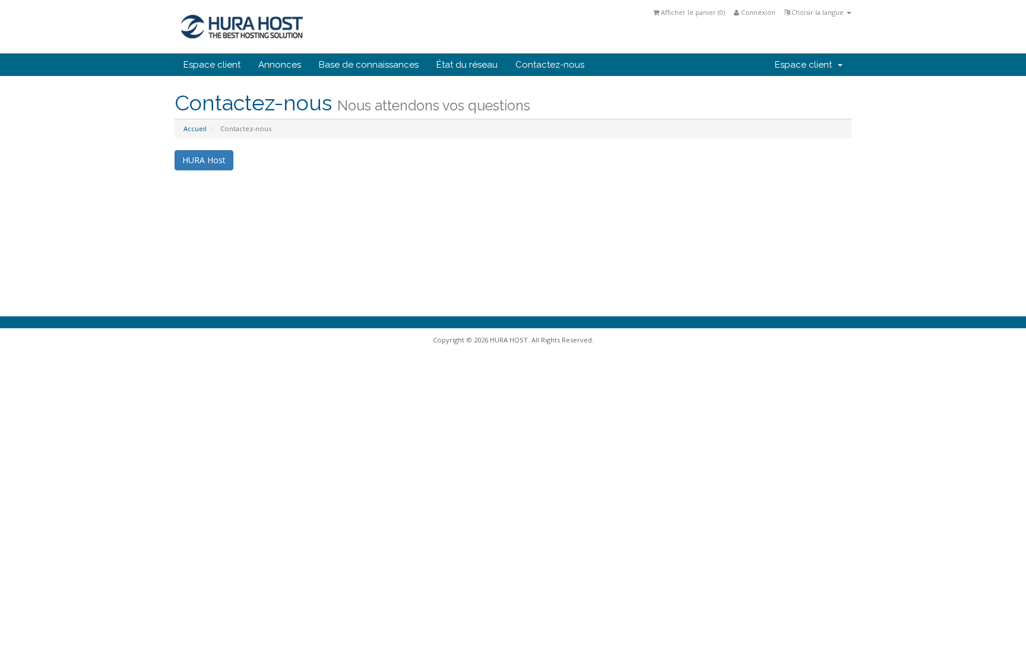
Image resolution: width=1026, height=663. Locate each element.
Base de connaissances (369, 64)
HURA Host (204, 160)
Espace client (211, 64)
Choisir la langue (818, 12)
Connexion (757, 12)
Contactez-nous (549, 64)
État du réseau (467, 64)
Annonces (279, 64)
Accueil (195, 128)
